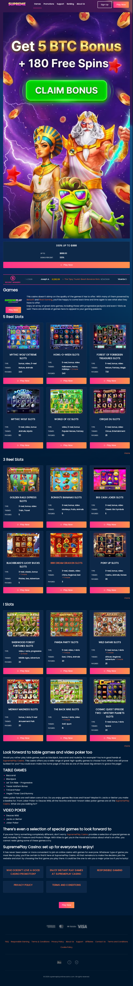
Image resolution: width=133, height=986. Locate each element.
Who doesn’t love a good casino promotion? (23, 872)
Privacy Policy (23, 885)
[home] (17, 7)
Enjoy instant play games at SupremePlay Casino (66, 872)
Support (60, 4)
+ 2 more (74, 369)
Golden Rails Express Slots (102, 279)
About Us (81, 4)
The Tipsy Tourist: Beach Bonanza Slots (26, 279)
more (127, 453)
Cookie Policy (66, 947)
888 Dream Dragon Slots (67, 563)
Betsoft (30, 299)
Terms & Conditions (40, 941)
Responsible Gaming (109, 870)
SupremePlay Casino (13, 760)
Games (37, 4)
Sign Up (104, 4)
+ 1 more (23, 574)
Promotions (49, 4)
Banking (70, 4)
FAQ (7, 941)
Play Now (121, 4)
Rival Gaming (45, 299)
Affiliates (89, 941)
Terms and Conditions (66, 885)
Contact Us (100, 941)
